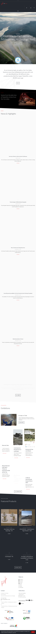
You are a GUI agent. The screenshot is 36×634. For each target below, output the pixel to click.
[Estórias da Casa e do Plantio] (29, 438)
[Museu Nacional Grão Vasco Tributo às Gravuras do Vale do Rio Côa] (6, 459)
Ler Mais (18, 208)
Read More (4, 453)
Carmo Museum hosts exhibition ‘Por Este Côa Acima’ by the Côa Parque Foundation (18, 293)
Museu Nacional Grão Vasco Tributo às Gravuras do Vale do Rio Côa (6, 469)
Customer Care (21, 594)
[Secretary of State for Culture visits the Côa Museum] (18, 137)
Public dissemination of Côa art (18, 338)
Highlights (8, 527)
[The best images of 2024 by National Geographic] (18, 182)
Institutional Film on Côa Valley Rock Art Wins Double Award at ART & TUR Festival (18, 384)
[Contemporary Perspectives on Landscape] (18, 437)
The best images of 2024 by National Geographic (18, 202)
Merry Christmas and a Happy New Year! (18, 247)
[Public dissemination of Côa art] (18, 319)
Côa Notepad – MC (9, 556)
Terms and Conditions (22, 593)
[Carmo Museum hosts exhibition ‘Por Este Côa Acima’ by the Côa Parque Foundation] (18, 274)
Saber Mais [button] (14, 632)
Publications (29, 527)
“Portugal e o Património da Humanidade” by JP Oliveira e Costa (27, 558)
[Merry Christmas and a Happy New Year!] (18, 228)
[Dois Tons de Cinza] (18, 466)
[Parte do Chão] (6, 436)
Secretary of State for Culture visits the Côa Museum (18, 156)
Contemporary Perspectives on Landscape (17, 449)
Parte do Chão (5, 445)
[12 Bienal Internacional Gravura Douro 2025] (29, 467)
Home (11, 527)
